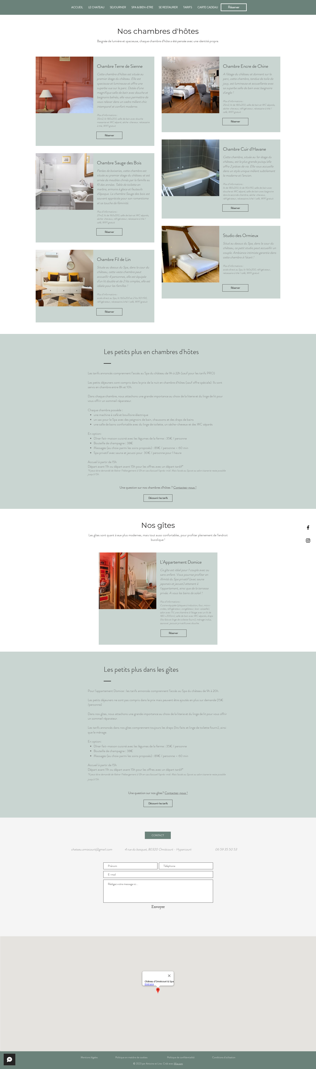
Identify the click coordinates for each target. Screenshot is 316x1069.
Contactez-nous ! (184, 487)
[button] (142, 580)
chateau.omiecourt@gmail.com (91, 849)
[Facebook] (308, 527)
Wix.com (178, 1063)
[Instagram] (308, 540)
